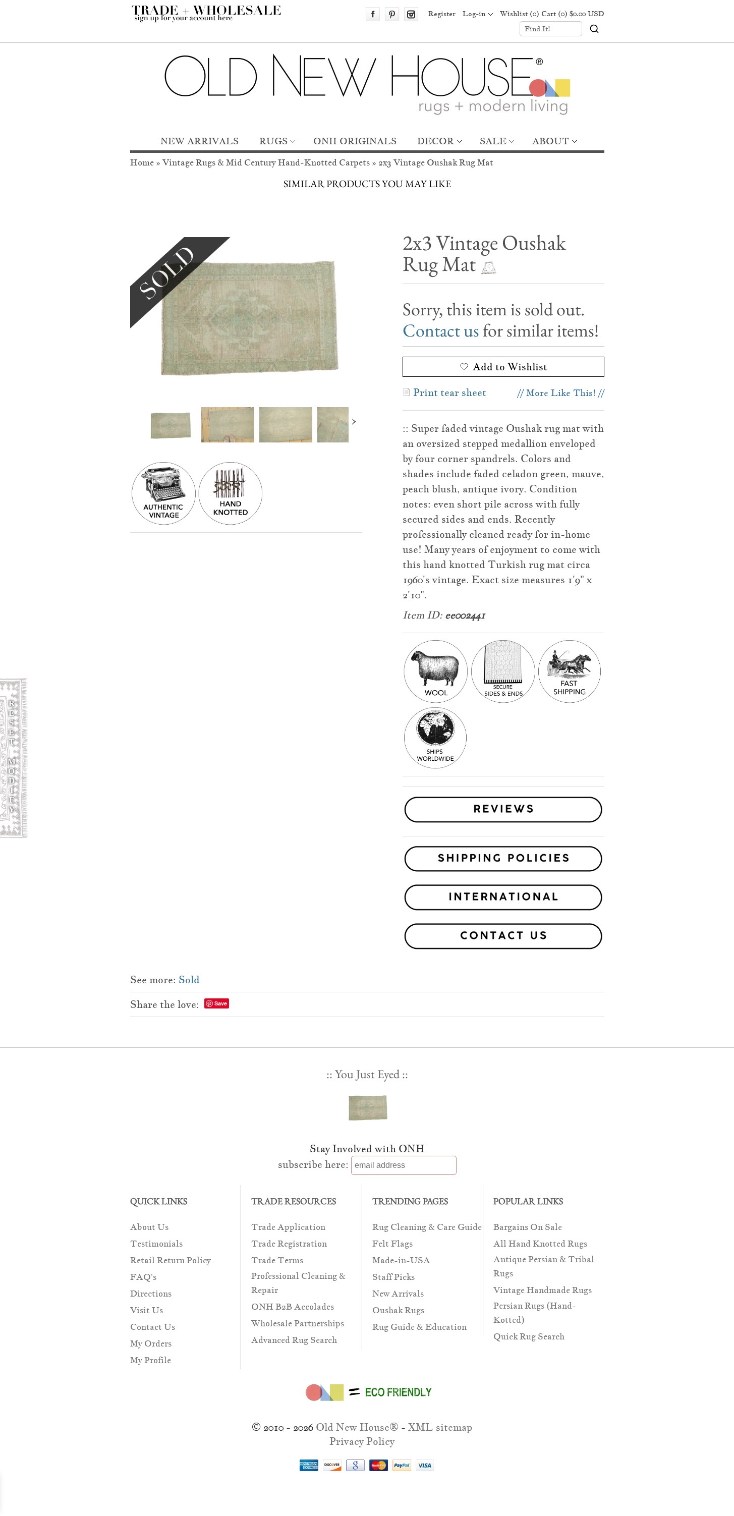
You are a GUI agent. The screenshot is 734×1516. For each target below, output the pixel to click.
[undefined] (246, 314)
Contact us (441, 330)
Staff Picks (393, 1277)
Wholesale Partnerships (297, 1323)
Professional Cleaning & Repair (298, 1283)
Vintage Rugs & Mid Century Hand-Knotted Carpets (266, 162)
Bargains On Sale (527, 1227)
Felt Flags (392, 1244)
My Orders (151, 1343)
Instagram (411, 14)
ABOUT (550, 141)
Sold (189, 979)
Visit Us (146, 1310)
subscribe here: (313, 1164)
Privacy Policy (361, 1441)
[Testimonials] (503, 824)
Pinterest (392, 14)
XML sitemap (440, 1427)
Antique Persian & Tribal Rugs (543, 1266)
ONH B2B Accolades (292, 1307)
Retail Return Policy (170, 1260)
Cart (572, 13)
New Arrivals (398, 1293)
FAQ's (143, 1277)
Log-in (474, 13)
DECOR (435, 141)
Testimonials (156, 1244)
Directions (151, 1293)
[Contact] (367, 938)
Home (142, 162)
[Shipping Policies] (367, 860)
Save (220, 1003)
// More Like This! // (561, 393)
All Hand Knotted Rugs (540, 1244)
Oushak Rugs (398, 1310)
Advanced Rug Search (294, 1340)
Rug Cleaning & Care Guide (427, 1227)
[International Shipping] (367, 899)
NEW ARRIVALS (199, 141)
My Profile (150, 1360)
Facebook (373, 14)
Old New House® (357, 1427)
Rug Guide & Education (419, 1327)
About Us (149, 1227)
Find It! (537, 28)
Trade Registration (289, 1244)
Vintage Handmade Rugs (542, 1290)
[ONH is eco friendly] (367, 1403)
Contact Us (152, 1327)
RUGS (273, 141)
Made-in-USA (401, 1260)
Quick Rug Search (528, 1336)
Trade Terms (277, 1260)
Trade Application (288, 1227)
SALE (493, 141)
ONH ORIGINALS (355, 141)
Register (442, 13)
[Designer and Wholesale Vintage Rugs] (212, 19)
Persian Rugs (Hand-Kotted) (534, 1313)
